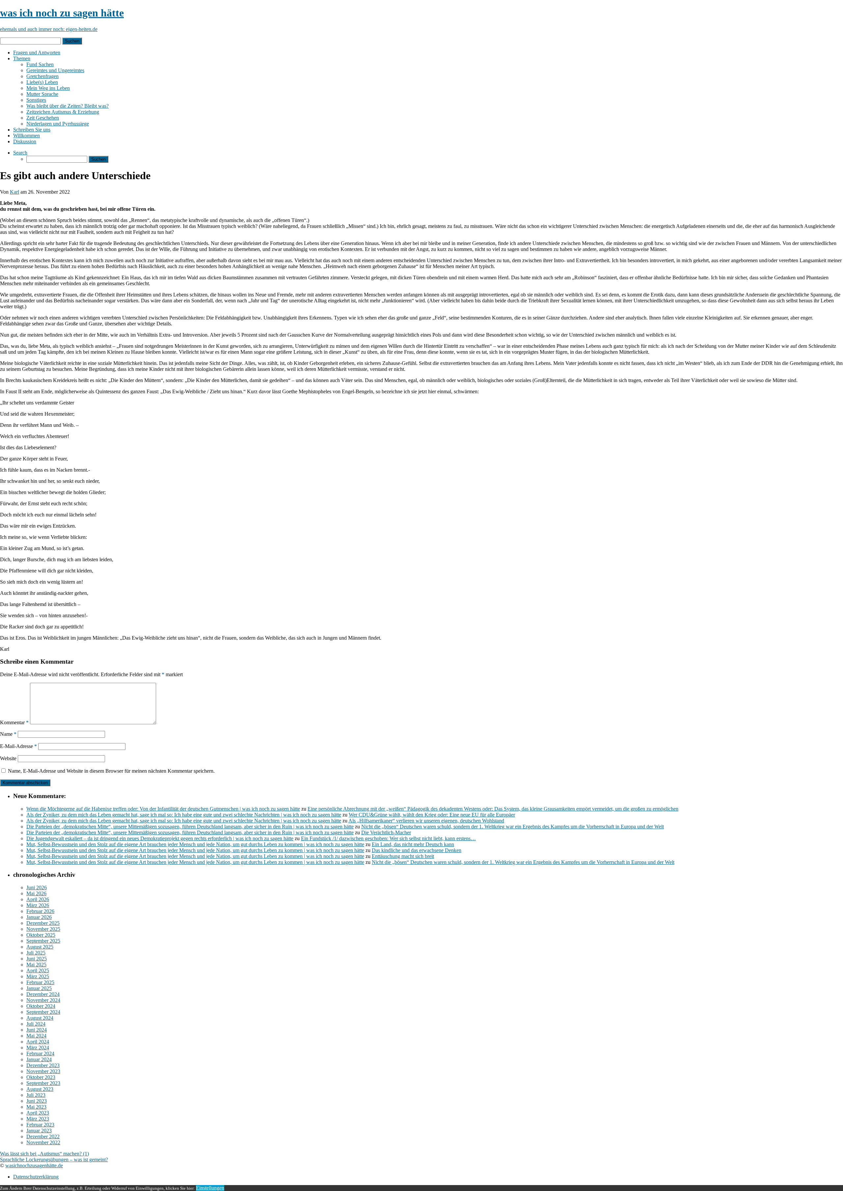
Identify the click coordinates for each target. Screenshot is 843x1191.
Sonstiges (36, 100)
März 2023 (37, 1119)
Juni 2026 (36, 887)
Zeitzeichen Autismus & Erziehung (62, 112)
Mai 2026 (36, 893)
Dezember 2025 (43, 923)
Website (8, 758)
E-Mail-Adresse (18, 746)
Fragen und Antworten (36, 52)
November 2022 (43, 1142)
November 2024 (43, 1000)
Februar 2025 (40, 982)
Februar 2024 (40, 1053)
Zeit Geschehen (42, 118)
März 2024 (37, 1047)
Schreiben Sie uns (31, 129)
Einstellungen (210, 1188)
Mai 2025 (36, 964)
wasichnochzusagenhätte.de (34, 1165)
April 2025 (37, 970)
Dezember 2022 (43, 1136)
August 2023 (39, 1089)
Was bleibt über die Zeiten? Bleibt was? (67, 106)
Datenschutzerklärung (36, 1176)
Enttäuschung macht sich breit (403, 856)
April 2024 (37, 1041)
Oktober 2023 (40, 1077)
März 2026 (37, 905)
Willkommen (26, 135)
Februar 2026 (40, 911)
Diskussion (24, 141)
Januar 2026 (39, 917)
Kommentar (14, 722)
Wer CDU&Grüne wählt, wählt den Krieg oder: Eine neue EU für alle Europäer (432, 814)
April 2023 (37, 1113)
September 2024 (43, 1012)
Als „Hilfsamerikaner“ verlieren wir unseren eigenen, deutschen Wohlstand (426, 820)
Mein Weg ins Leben (48, 88)
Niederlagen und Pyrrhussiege (57, 123)
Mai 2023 (36, 1107)
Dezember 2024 (43, 994)
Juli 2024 (35, 1024)
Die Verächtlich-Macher (386, 832)
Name (8, 734)
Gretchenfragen (42, 76)
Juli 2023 (35, 1095)
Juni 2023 (36, 1101)
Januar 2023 (39, 1130)
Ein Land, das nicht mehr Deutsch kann (413, 844)
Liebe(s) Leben (42, 82)
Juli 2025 (35, 953)
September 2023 (43, 1083)
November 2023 (43, 1071)
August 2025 (39, 947)
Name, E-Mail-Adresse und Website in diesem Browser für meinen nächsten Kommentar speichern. (111, 771)
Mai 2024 (36, 1036)
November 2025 (43, 929)
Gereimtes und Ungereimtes (55, 70)
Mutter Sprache (42, 94)
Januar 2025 (39, 988)
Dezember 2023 (43, 1065)
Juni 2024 (36, 1030)
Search (20, 152)
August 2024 (39, 1018)
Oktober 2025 (40, 935)
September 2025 (43, 941)
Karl (14, 192)
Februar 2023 (40, 1124)
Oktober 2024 (40, 1006)
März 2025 (37, 976)
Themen (21, 58)
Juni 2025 (36, 958)
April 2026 (37, 899)
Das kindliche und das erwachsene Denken (416, 850)
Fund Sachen (40, 64)
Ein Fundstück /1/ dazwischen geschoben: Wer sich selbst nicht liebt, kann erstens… (388, 838)
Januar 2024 (39, 1059)
